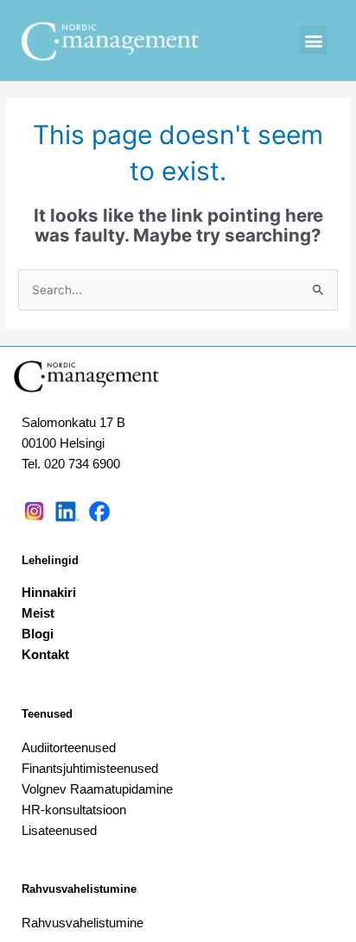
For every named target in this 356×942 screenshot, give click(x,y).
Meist (38, 613)
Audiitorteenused (69, 747)
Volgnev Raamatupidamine (97, 789)
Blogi (38, 633)
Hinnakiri (49, 592)
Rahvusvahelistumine (79, 888)
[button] (313, 40)
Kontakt (45, 654)
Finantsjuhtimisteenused (90, 768)
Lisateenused (59, 830)
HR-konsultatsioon (74, 809)
